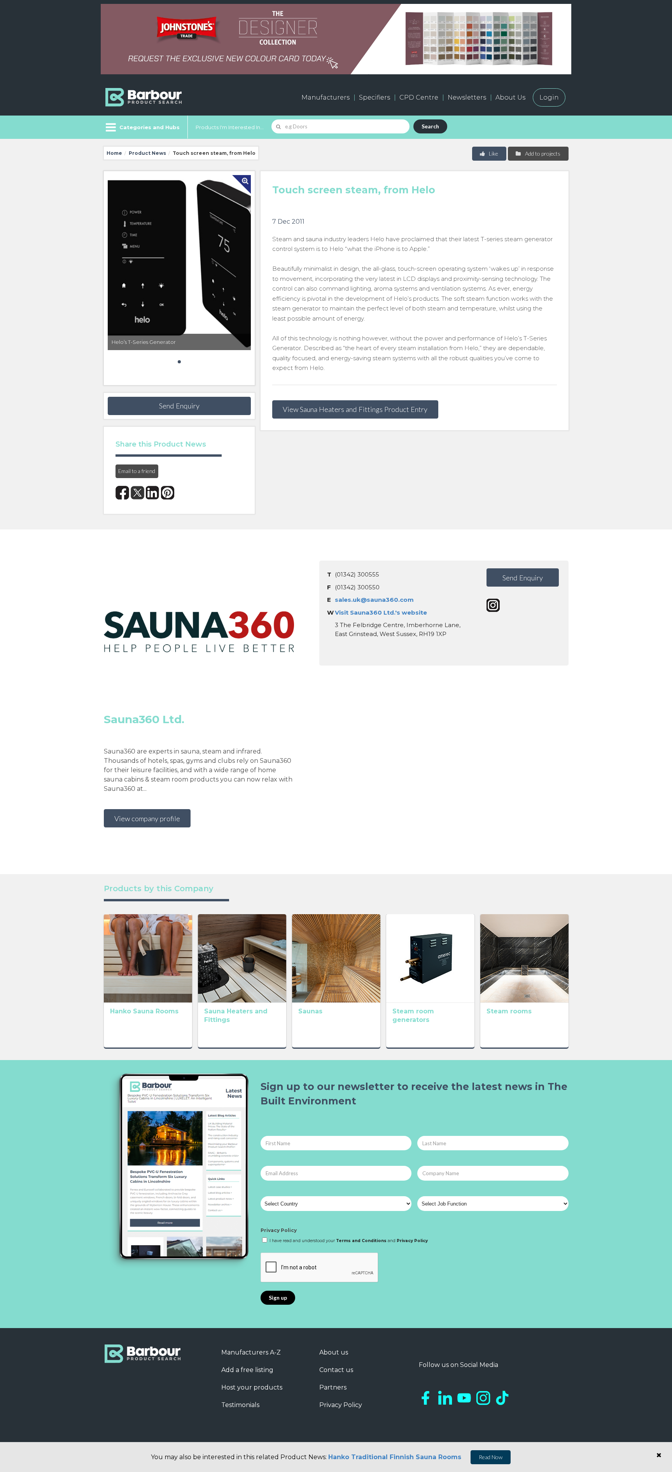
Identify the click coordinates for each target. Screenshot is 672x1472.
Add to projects (542, 153)
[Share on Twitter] (137, 492)
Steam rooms (509, 1011)
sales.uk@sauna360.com (374, 599)
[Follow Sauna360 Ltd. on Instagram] (493, 605)
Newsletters (467, 97)
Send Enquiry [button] (179, 405)
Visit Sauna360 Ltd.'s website (381, 612)
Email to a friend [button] (136, 471)
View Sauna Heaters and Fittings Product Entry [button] (355, 409)
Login (549, 97)
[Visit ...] (148, 958)
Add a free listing (247, 1370)
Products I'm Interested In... (230, 127)
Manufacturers (325, 97)
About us (333, 1352)
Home (114, 153)
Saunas (310, 1011)
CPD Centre (418, 97)
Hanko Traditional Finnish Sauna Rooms (394, 1457)
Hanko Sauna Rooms (144, 1011)
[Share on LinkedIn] (152, 492)
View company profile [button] (147, 818)
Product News (147, 153)
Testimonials (240, 1405)
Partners (332, 1387)
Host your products (251, 1387)
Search (430, 126)
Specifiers (374, 97)
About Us (510, 97)
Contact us (336, 1370)
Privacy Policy (279, 1230)
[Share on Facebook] (122, 492)
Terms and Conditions (361, 1240)
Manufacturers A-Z (251, 1352)
